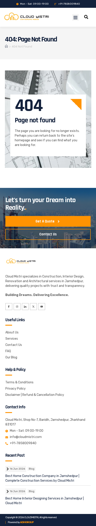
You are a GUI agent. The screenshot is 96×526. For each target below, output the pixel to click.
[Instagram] (17, 306)
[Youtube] (41, 306)
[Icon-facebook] (8, 306)
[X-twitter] (33, 306)
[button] (75, 17)
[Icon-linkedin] (25, 306)
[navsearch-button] (86, 17)
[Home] (6, 46)
